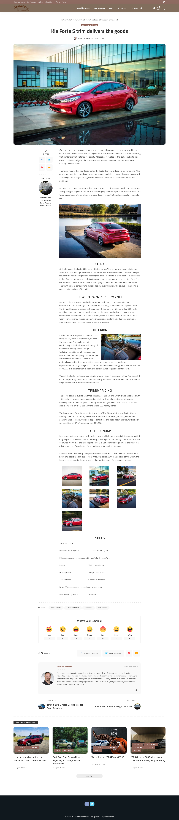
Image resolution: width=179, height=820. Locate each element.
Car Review (86, 25)
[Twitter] (164, 2)
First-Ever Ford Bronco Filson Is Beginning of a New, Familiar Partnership (68, 760)
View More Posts (130, 667)
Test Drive (67, 750)
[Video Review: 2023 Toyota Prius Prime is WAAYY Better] (46, 188)
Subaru (20, 750)
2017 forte (56, 608)
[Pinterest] (42, 167)
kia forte (103, 608)
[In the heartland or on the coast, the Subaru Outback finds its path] (31, 740)
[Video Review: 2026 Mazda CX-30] (109, 740)
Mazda (97, 750)
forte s (89, 608)
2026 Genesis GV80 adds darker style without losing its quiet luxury (148, 758)
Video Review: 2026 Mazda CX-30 (107, 757)
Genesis (137, 750)
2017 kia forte (73, 608)
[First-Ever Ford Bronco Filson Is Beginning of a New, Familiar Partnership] (70, 740)
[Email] (49, 167)
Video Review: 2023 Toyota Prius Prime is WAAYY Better (45, 201)
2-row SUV (21, 747)
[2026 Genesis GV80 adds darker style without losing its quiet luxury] (148, 740)
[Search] (163, 8)
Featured (150, 747)
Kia (95, 25)
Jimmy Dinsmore (84, 38)
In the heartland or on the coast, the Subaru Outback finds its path (29, 758)
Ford (58, 750)
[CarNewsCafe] (21, 8)
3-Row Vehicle (151, 745)
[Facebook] (160, 2)
